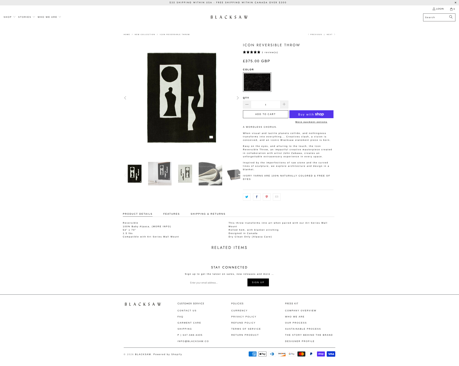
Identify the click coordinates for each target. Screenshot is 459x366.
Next (330, 34)
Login (440, 9)
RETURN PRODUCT (245, 335)
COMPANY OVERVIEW (300, 310)
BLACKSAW (143, 354)
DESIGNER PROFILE (300, 341)
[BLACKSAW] (229, 17)
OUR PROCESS (296, 323)
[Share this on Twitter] (247, 196)
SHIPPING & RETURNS (208, 213)
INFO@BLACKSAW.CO (193, 341)
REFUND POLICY (243, 323)
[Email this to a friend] (277, 196)
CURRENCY (239, 310)
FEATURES (171, 213)
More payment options (311, 122)
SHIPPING (185, 329)
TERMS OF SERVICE (246, 329)
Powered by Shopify (167, 354)
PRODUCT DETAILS (138, 213)
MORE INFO (161, 226)
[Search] (450, 17)
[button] (10, 17)
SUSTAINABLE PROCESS (303, 329)
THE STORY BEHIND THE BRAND (309, 335)
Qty (246, 97)
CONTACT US (187, 310)
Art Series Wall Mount (163, 236)
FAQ (180, 316)
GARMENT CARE (189, 323)
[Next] (237, 98)
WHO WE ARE (295, 316)
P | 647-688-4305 (190, 335)
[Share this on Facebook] (257, 196)
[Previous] (125, 98)
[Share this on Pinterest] (267, 196)
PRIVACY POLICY (244, 316)
